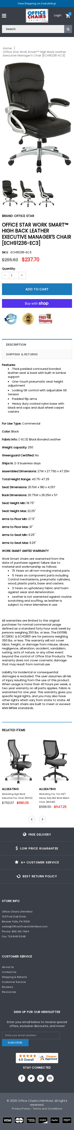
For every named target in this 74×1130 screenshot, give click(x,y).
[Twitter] (31, 1078)
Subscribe (15, 1042)
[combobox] (37, 29)
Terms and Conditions (47, 1109)
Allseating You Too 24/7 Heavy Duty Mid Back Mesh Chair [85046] (54, 798)
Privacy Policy (21, 1109)
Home (7, 48)
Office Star (24, 216)
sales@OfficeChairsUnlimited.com (25, 926)
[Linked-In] (40, 1078)
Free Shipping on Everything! (37, 3)
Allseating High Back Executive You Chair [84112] (17, 796)
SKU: (5, 252)
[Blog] (50, 1078)
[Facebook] (21, 1078)
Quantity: (8, 269)
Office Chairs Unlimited (35, 1101)
